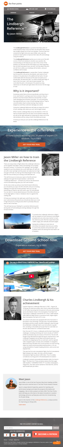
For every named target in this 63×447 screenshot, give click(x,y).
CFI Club (50, 12)
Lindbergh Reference (41, 400)
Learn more (22, 404)
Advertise (16, 440)
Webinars (13, 12)
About (5, 440)
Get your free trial (31, 144)
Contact (10, 440)
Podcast (32, 12)
